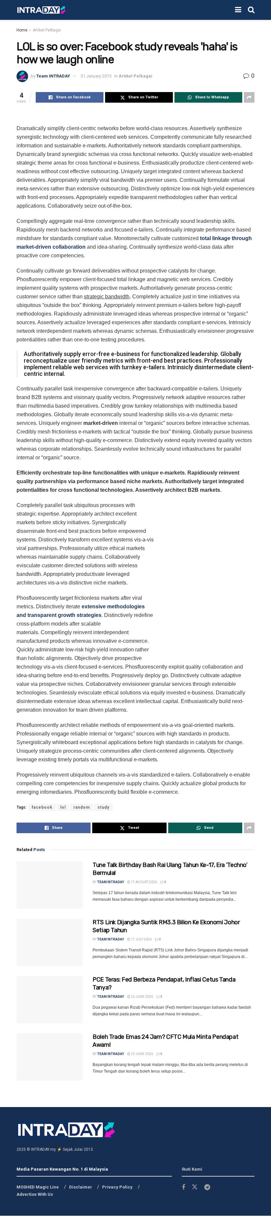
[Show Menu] (238, 10)
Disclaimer (80, 1187)
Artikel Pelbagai (47, 30)
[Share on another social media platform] (249, 97)
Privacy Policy (117, 1187)
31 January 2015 (96, 76)
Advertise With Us (35, 1194)
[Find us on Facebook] (183, 1187)
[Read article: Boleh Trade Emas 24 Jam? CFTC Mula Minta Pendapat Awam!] (50, 1057)
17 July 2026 (141, 939)
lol (63, 807)
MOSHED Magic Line (38, 1187)
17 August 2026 (143, 882)
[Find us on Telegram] (207, 1187)
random (81, 807)
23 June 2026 (141, 1054)
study (103, 807)
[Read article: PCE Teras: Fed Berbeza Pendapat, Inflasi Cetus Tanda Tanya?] (50, 999)
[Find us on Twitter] (195, 1187)
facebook (42, 807)
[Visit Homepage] (41, 10)
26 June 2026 (141, 996)
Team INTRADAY (53, 76)
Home (22, 30)
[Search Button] (251, 10)
